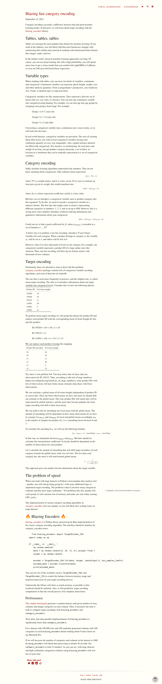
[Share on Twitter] (29, 663)
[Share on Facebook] (33, 663)
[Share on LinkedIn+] (36, 663)
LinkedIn (95, 675)
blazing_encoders (33, 30)
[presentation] (91, 176)
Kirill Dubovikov (110, 7)
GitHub (88, 675)
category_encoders (34, 270)
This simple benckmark (36, 603)
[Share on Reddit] (40, 663)
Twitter (82, 675)
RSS (101, 675)
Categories (131, 7)
